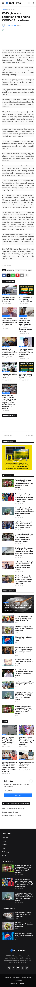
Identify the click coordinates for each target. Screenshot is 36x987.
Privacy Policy (26, 977)
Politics (4, 845)
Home (4, 10)
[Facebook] (4, 275)
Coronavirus (11, 10)
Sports (4, 848)
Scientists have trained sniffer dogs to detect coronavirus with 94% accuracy (9, 351)
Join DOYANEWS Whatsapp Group (13, 808)
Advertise (16, 977)
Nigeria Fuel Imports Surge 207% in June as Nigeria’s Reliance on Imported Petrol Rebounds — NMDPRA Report (24, 511)
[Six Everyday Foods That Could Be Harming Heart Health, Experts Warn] (8, 619)
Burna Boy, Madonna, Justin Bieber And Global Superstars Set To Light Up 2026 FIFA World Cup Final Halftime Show (24, 497)
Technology (6, 852)
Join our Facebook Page (10, 812)
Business (5, 837)
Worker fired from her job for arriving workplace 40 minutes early (26, 764)
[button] (3, 3)
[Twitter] (8, 275)
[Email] (22, 275)
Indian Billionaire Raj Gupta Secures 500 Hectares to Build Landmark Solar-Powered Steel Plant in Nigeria (24, 565)
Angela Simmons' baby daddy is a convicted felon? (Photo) (24, 661)
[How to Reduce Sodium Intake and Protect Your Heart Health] (8, 915)
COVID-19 (18, 270)
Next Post (29, 435)
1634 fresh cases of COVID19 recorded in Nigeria (26, 376)
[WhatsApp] (13, 275)
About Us (8, 977)
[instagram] (22, 968)
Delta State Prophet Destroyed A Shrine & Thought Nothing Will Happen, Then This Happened (26, 740)
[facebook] (9, 968)
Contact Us (18, 980)
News (30, 270)
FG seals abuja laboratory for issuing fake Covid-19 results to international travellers (9, 322)
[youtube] (18, 968)
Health (25, 270)
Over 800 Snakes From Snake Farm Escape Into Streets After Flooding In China (8, 740)
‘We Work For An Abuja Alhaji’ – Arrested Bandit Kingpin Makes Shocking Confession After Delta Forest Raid (23, 579)
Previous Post (7, 435)
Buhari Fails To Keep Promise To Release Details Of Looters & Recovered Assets (24, 672)
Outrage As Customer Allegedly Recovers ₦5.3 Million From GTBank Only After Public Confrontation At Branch (9, 766)
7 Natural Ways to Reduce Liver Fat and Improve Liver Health (24, 638)
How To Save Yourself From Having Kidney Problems (24, 683)
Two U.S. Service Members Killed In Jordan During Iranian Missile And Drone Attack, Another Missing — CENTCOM (24, 551)
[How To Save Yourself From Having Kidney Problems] (8, 685)
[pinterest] (26, 968)
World (4, 855)
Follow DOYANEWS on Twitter (11, 815)
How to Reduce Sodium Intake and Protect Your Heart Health (23, 914)
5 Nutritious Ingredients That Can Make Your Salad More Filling (24, 628)
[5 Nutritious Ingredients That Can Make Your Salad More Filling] (8, 630)
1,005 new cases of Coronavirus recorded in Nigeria (25, 299)
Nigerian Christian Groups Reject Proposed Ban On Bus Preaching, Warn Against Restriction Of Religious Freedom (24, 537)
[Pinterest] (18, 275)
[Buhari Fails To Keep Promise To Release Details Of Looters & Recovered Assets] (8, 673)
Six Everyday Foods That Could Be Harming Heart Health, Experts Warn (23, 618)
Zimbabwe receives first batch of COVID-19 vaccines (9, 299)
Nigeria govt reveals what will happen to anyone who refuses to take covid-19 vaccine (26, 352)
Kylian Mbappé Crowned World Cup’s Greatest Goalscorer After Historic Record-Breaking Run (23, 524)
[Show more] (26, 275)
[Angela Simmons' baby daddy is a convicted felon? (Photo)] (8, 662)
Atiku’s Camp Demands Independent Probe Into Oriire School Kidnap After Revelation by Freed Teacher (24, 483)
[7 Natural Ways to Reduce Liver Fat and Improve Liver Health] (8, 640)
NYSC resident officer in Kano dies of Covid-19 (9, 376)
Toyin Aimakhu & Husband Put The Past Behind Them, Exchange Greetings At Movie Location (24, 650)
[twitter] (13, 968)
